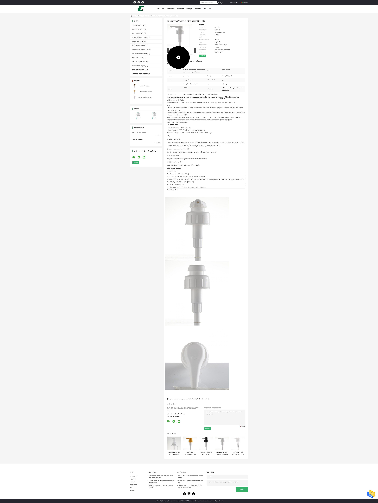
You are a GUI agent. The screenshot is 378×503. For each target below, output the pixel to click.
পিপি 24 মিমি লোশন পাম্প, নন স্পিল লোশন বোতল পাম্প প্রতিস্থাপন (161, 486)
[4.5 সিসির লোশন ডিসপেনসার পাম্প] (134, 91)
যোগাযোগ (203, 56)
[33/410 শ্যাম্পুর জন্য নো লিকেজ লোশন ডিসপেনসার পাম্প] (222, 443)
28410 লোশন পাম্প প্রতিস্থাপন (203, 399)
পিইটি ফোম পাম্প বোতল (138, 70)
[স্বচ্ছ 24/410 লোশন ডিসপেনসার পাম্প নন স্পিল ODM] (238, 443)
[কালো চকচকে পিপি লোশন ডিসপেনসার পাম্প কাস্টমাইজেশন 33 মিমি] (206, 443)
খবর (205, 8)
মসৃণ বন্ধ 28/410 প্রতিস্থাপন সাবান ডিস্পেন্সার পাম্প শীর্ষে (190, 481)
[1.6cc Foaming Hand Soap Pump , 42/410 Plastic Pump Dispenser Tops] (178, 35)
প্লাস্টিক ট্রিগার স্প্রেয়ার (138, 66)
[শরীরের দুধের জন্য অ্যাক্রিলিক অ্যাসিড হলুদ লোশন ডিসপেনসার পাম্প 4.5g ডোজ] (190, 443)
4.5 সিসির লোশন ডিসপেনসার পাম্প (145, 91)
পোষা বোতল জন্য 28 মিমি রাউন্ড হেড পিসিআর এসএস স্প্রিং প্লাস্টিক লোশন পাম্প (161, 477)
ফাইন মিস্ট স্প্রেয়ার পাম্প (138, 62)
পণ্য (163, 8)
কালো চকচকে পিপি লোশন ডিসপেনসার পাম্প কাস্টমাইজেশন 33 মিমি (206, 453)
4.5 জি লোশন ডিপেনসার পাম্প (144, 86)
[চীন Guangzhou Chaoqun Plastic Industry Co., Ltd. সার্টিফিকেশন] (138, 115)
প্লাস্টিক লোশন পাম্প (137, 25)
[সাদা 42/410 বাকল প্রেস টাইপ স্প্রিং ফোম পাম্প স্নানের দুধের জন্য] (174, 443)
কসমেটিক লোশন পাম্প (137, 33)
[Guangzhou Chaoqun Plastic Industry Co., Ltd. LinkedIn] (142, 2)
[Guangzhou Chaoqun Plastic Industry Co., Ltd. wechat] (145, 157)
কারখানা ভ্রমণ (180, 8)
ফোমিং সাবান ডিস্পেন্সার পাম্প (139, 54)
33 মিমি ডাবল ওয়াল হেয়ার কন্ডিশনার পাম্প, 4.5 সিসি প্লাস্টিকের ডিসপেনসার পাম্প (190, 486)
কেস (210, 8)
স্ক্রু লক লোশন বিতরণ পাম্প (175, 399)
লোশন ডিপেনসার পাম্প (142, 16)
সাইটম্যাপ (132, 490)
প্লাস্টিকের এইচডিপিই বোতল (139, 74)
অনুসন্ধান (219, 2)
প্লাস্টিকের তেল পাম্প (137, 58)
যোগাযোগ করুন (198, 8)
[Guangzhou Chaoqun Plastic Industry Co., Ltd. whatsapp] (140, 157)
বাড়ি (158, 8)
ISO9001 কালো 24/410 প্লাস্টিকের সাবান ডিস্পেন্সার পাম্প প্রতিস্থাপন (161, 481)
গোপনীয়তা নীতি (158, 501)
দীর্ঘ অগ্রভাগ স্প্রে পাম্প (138, 45)
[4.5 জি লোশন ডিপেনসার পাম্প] (134, 86)
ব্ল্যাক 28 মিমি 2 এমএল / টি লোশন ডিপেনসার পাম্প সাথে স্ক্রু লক (190, 477)
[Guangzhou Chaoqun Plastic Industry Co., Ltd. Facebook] (134, 2)
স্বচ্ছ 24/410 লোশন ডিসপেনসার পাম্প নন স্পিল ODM (238, 453)
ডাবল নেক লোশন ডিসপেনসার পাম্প (145, 97)
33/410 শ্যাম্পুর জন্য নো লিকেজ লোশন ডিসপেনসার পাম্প (222, 453)
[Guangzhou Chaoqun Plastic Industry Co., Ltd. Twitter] (139, 2)
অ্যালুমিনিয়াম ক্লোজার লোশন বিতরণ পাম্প (188, 399)
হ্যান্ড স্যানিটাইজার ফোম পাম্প (139, 37)
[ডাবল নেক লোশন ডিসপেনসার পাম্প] (134, 97)
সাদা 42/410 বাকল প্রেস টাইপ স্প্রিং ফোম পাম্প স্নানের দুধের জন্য (174, 453)
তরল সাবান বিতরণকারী (137, 41)
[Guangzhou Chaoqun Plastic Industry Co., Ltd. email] (134, 157)
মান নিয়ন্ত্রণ (189, 8)
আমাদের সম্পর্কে (170, 8)
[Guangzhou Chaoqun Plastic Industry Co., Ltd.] (141, 9)
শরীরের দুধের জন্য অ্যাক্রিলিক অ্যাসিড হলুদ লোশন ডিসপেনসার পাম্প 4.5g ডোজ (190, 453)
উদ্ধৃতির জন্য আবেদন (234, 2)
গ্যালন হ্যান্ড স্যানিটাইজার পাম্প (140, 49)
